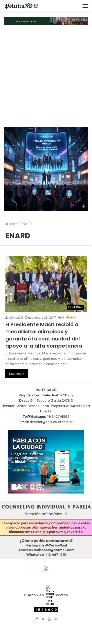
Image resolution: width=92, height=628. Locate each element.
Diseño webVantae (46, 595)
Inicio (13, 224)
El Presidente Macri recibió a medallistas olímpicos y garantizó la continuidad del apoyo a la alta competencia (43, 335)
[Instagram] (55, 619)
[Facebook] (37, 619)
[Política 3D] (22, 6)
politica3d (15, 317)
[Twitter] (43, 619)
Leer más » (17, 374)
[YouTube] (49, 619)
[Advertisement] (46, 76)
